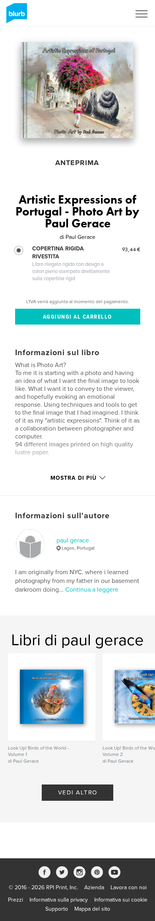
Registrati (108, 14)
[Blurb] (15, 16)
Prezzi (15, 899)
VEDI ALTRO (77, 792)
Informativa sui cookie (120, 899)
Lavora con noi (128, 887)
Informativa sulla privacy (58, 899)
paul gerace (72, 540)
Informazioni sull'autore (62, 516)
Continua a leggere (91, 590)
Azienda (94, 887)
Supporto (56, 909)
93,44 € (131, 249)
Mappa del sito (92, 909)
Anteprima (77, 162)
